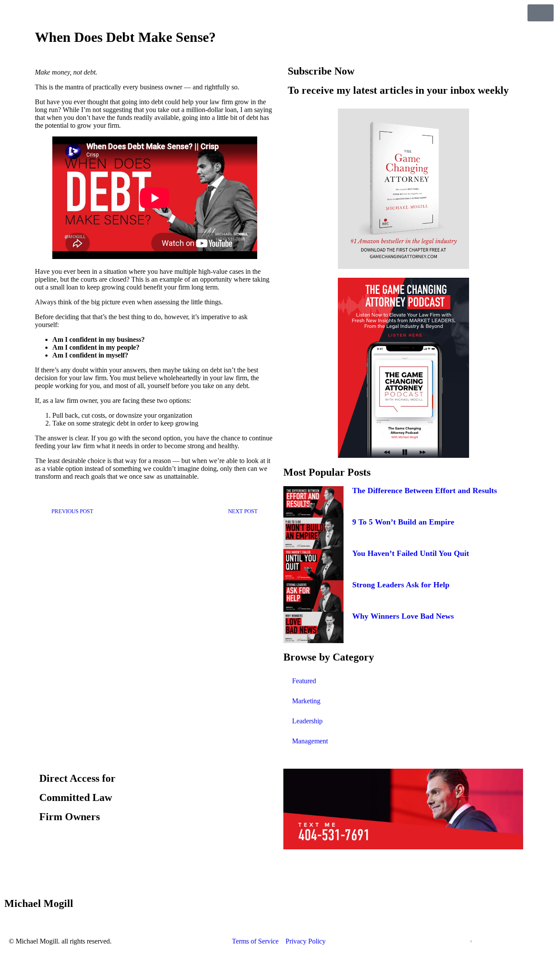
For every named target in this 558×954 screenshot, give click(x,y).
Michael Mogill (38, 903)
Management (310, 741)
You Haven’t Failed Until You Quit (410, 553)
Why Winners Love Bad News (403, 616)
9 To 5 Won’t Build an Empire (403, 522)
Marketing (306, 701)
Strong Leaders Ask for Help (400, 584)
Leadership (307, 721)
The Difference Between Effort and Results (424, 490)
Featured (304, 681)
